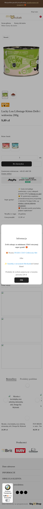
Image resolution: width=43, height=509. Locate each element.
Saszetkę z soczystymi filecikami (19, 264)
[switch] (7, 500)
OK (21, 280)
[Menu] (11, 484)
